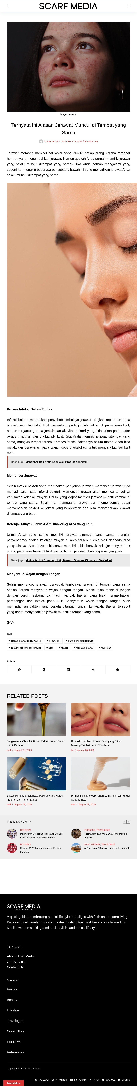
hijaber (63, 647)
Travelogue (15, 1021)
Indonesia (89, 830)
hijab (49, 647)
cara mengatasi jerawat (79, 640)
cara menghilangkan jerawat (25, 647)
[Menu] (128, 6)
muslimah (105, 647)
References (15, 1052)
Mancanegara (92, 844)
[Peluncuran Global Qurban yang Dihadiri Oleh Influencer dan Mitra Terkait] (12, 834)
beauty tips (91, 141)
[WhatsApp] (118, 669)
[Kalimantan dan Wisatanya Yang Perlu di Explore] (76, 834)
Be (9, 1000)
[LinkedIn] (68, 669)
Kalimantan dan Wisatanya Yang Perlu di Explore (105, 835)
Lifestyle (13, 1010)
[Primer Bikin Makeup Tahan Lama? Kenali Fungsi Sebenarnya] (100, 773)
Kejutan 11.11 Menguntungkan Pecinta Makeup (40, 850)
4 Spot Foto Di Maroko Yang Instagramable (107, 848)
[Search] (8, 6)
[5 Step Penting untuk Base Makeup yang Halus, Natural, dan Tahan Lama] (36, 773)
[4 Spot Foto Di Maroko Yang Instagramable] (76, 848)
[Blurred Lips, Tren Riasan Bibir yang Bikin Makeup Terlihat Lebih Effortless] (100, 719)
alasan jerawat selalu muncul (25, 640)
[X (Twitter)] (44, 669)
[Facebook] (19, 669)
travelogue (103, 830)
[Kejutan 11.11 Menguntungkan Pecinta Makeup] (12, 848)
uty (15, 1000)
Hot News (25, 830)
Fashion (13, 989)
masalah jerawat (83, 647)
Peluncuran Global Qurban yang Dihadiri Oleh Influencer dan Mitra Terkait (41, 835)
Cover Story (16, 1031)
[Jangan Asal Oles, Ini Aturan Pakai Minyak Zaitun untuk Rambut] (36, 719)
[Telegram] (93, 669)
